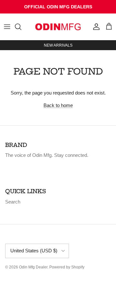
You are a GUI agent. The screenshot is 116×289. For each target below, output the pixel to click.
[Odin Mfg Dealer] (58, 27)
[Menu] (7, 27)
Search (12, 201)
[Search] (21, 27)
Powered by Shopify (66, 267)
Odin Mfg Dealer (33, 267)
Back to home (58, 105)
